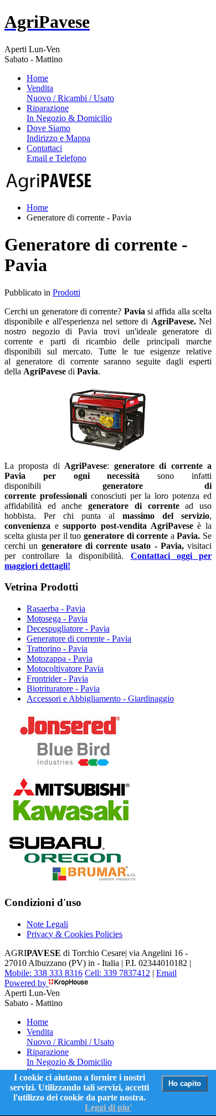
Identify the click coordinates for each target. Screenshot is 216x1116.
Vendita (70, 93)
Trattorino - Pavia (57, 648)
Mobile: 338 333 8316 (43, 973)
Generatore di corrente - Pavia (79, 638)
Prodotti (66, 292)
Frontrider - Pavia (57, 678)
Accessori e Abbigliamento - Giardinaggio (100, 698)
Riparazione (69, 113)
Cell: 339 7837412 (117, 973)
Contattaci (56, 153)
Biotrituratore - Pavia (63, 688)
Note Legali (47, 924)
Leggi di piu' (108, 1107)
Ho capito (184, 1083)
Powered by (26, 983)
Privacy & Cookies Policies (74, 934)
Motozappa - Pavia (59, 658)
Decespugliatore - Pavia (68, 628)
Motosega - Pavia (57, 618)
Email (166, 973)
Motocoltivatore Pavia (65, 668)
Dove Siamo (58, 133)
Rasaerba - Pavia (56, 608)
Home (37, 78)
